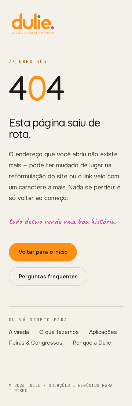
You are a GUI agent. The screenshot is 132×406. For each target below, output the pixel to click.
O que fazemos (59, 332)
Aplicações (103, 332)
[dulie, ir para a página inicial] (66, 23)
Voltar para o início (43, 252)
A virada (19, 332)
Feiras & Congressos (35, 342)
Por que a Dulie (92, 342)
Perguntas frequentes (48, 276)
